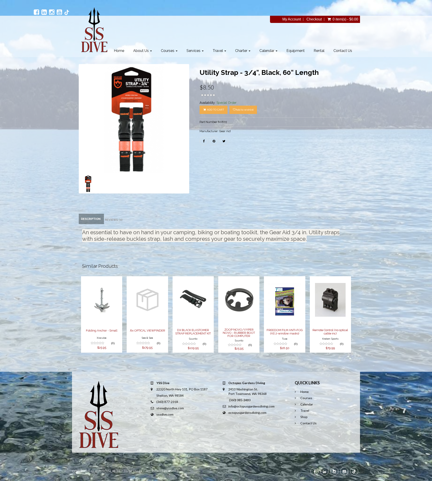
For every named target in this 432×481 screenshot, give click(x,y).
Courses (168, 51)
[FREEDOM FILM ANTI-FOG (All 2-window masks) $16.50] (284, 279)
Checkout (314, 19)
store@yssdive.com (170, 408)
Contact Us (342, 51)
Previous (68, 135)
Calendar (267, 51)
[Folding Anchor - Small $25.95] (101, 279)
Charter (241, 51)
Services (194, 51)
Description (91, 218)
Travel (218, 51)
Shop (304, 417)
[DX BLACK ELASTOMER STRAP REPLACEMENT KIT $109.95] (194, 279)
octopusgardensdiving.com (247, 412)
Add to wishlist (245, 109)
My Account (291, 19)
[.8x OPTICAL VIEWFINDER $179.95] (147, 279)
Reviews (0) (113, 219)
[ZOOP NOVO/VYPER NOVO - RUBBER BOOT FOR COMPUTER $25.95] (238, 279)
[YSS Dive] (94, 29)
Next (200, 135)
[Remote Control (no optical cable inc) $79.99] (330, 279)
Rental (319, 51)
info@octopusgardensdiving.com (251, 406)
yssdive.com (164, 414)
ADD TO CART (215, 109)
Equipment (295, 51)
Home (119, 51)
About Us (141, 51)
